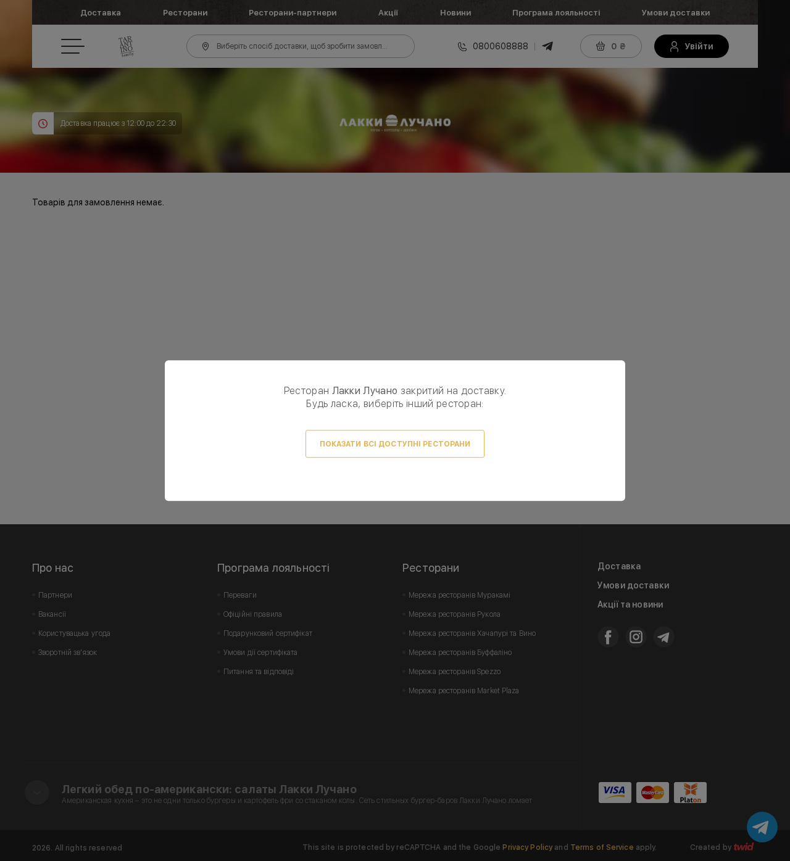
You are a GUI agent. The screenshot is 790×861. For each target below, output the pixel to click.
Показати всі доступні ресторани (395, 444)
